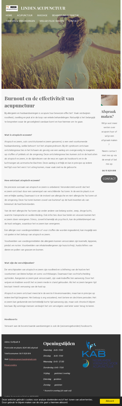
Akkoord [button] (110, 401)
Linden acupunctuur (43, 8)
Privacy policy (10, 365)
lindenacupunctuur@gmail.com (22, 359)
